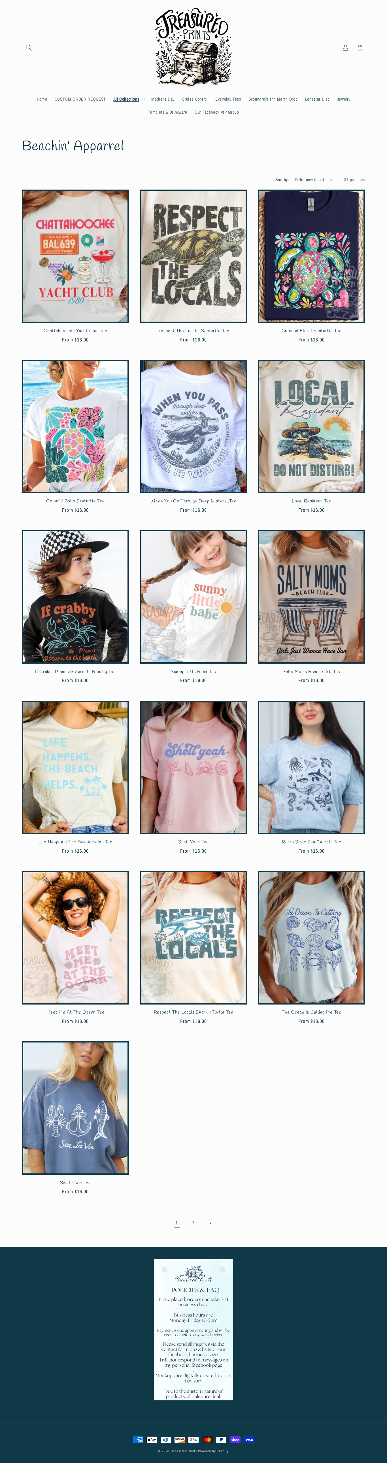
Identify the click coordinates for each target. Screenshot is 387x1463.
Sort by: (282, 179)
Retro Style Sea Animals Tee (311, 842)
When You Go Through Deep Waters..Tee (193, 501)
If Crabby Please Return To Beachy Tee (75, 672)
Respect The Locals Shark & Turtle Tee (193, 1012)
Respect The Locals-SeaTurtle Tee (193, 331)
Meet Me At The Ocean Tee (75, 1012)
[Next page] (210, 1223)
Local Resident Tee (311, 501)
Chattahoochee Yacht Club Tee (75, 331)
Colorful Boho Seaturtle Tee (75, 501)
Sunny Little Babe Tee (193, 672)
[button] (29, 47)
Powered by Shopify (213, 1451)
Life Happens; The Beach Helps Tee (75, 842)
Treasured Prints (184, 1451)
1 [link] (176, 1222)
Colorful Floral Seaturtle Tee (312, 331)
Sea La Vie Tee (75, 1183)
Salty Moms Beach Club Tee (311, 672)
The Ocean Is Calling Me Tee (311, 1012)
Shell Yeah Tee (193, 842)
